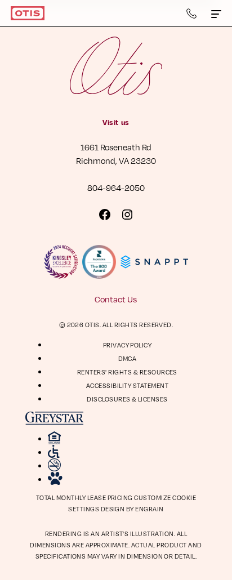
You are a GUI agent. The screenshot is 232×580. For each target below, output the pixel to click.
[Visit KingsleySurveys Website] (61, 262)
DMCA (127, 358)
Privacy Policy (127, 345)
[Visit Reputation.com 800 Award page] (99, 262)
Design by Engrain (132, 509)
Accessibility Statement (127, 385)
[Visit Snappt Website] (154, 262)
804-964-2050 (116, 187)
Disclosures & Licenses (127, 399)
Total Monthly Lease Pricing (85, 497)
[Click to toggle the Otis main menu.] (216, 13)
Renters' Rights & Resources (127, 372)
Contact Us (116, 299)
